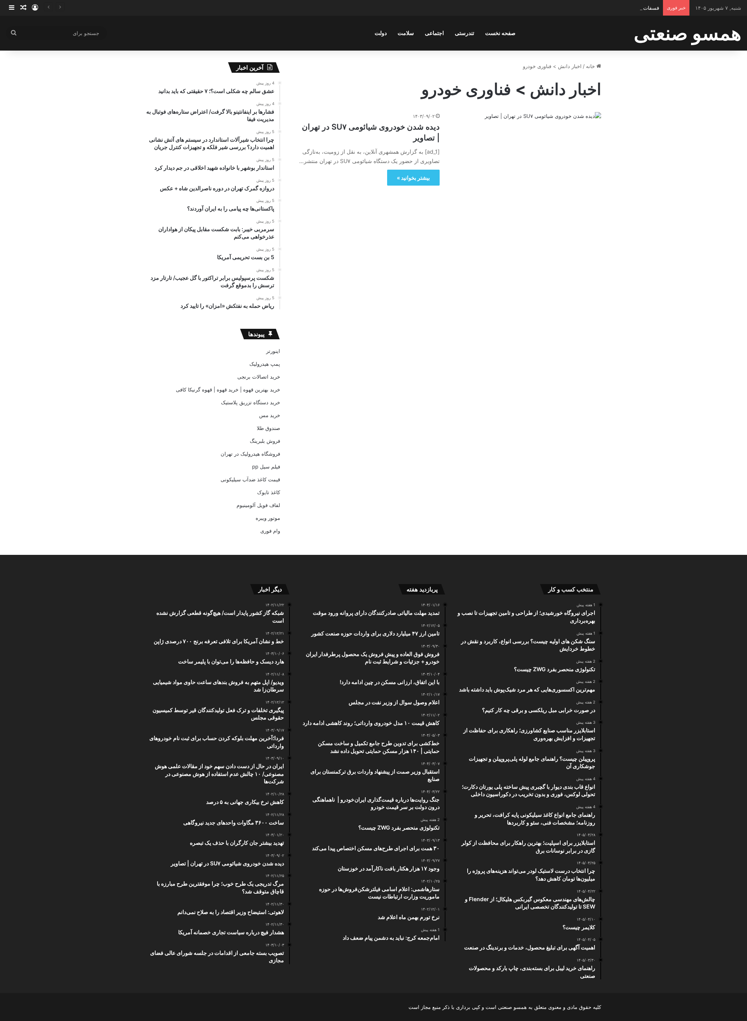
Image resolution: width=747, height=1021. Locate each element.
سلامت (406, 33)
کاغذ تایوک (268, 492)
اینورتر (273, 351)
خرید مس (269, 415)
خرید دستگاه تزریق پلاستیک (250, 402)
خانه (591, 66)
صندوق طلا (268, 428)
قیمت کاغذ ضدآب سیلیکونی (250, 479)
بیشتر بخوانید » (413, 177)
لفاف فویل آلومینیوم (258, 505)
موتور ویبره (268, 518)
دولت (381, 33)
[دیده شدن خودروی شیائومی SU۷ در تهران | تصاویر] (525, 152)
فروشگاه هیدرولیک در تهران (250, 454)
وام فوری (270, 531)
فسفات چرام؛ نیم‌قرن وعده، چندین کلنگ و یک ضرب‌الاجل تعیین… (589, 8)
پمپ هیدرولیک (264, 364)
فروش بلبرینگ (265, 441)
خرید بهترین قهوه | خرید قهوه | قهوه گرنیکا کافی (228, 389)
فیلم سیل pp (266, 466)
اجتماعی (434, 33)
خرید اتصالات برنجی (258, 377)
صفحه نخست (500, 33)
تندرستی (464, 33)
